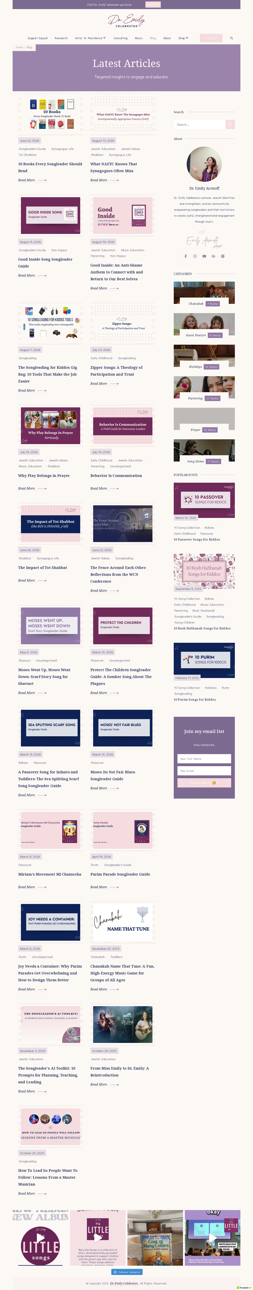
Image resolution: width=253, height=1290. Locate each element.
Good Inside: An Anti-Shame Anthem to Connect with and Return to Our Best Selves (116, 272)
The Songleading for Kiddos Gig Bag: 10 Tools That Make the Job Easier (47, 374)
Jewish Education (103, 149)
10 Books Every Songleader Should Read (50, 167)
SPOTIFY (153, 4)
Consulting (121, 38)
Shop (182, 38)
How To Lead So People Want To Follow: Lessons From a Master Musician (47, 1177)
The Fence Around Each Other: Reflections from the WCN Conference (118, 574)
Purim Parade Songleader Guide (120, 874)
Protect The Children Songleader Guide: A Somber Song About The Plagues (121, 676)
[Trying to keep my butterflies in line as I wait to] (40, 1238)
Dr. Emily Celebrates (124, 1283)
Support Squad (38, 38)
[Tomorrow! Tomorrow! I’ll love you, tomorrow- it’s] (98, 1238)
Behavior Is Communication (116, 475)
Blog (153, 38)
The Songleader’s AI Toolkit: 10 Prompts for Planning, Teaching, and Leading (48, 1075)
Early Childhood (101, 358)
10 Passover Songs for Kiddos (197, 539)
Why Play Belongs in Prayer (44, 475)
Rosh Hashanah (204, 610)
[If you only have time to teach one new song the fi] (212, 1238)
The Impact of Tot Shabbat (42, 567)
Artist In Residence (88, 38)
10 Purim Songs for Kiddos (195, 699)
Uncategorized (120, 466)
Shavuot (25, 660)
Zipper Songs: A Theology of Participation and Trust (116, 371)
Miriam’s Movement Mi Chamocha (49, 874)
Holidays (211, 687)
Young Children (184, 622)
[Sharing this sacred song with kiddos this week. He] (155, 1238)
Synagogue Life (62, 149)
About (167, 38)
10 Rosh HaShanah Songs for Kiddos (202, 628)
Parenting (97, 256)
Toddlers (116, 957)
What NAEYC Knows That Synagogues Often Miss (113, 167)
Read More (27, 180)
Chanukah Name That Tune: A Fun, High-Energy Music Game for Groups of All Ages (122, 973)
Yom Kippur (59, 250)
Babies (23, 762)
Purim (95, 865)
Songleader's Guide (32, 149)
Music (139, 38)
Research (61, 38)
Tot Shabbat (27, 154)
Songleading (27, 358)
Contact (211, 38)
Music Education (132, 250)
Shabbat (97, 154)
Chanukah (98, 957)
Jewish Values (130, 149)
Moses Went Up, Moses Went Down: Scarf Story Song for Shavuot (44, 676)
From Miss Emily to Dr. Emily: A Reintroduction (119, 1072)
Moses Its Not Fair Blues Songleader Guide (112, 775)
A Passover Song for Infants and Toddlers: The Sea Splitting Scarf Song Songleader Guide (48, 778)
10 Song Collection (187, 527)
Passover (97, 660)
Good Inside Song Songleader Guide (45, 263)
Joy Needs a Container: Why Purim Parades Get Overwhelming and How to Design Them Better (50, 973)
